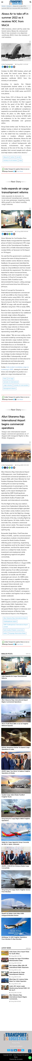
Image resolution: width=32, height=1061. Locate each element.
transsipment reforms (9, 388)
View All (28, 653)
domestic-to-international (10, 382)
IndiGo (5, 633)
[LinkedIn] (3, 67)
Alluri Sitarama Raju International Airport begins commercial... (18, 997)
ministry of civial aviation (21, 385)
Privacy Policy (16, 1043)
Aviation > (10, 6)
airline (12, 157)
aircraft (18, 157)
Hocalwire (20, 1059)
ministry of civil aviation (10, 160)
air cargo (10, 379)
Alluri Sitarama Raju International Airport (15, 618)
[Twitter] (5, 67)
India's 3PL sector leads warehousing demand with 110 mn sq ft (19, 988)
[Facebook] (7, 67)
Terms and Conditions (16, 1046)
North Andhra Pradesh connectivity (13, 630)
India (20, 160)
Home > (4, 6)
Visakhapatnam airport (10, 621)
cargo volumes (7, 385)
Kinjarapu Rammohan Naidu (17, 633)
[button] (16, 42)
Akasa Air (6, 157)
